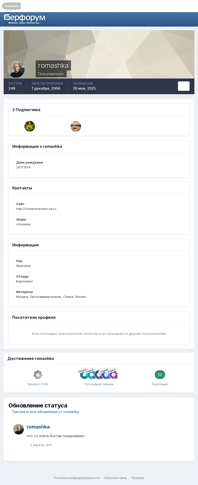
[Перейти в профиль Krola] (76, 126)
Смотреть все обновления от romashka (45, 412)
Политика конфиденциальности (76, 478)
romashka (38, 427)
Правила (138, 478)
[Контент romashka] (184, 86)
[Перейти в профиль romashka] (18, 429)
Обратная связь (115, 478)
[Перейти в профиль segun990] (29, 126)
